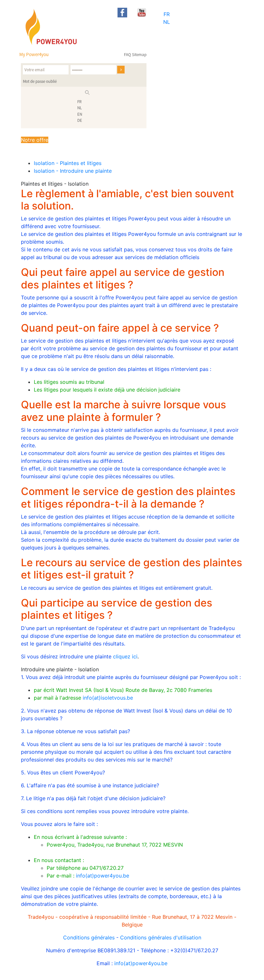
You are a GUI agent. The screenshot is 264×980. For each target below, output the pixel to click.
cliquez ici (125, 656)
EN (79, 114)
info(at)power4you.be (102, 875)
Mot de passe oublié (40, 81)
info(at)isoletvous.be (108, 697)
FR (167, 14)
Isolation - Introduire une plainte (73, 171)
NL (166, 22)
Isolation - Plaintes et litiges (67, 163)
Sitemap (139, 54)
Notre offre (34, 140)
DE (79, 120)
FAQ (127, 54)
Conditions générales (89, 937)
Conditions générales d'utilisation (160, 937)
